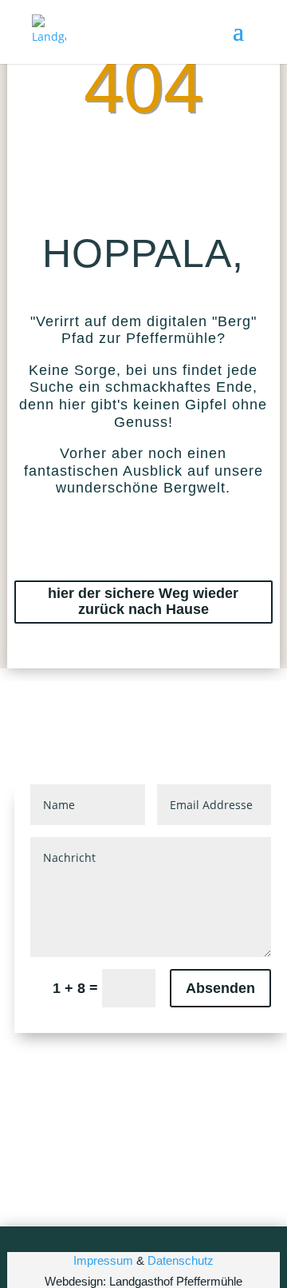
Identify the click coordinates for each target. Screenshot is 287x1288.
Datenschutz (180, 1260)
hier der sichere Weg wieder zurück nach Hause (143, 601)
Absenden (220, 988)
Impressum (103, 1260)
